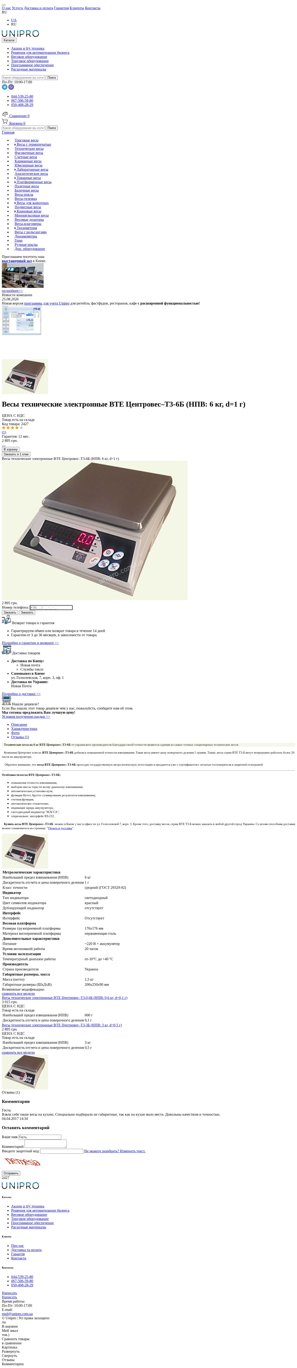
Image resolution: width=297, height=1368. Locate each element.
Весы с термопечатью (33, 144)
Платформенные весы (34, 182)
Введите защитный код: (21, 1151)
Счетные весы (26, 157)
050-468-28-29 (22, 105)
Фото (15, 733)
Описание (19, 724)
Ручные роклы (26, 245)
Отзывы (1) (20, 737)
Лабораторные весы (32, 169)
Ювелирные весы (28, 165)
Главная (8, 132)
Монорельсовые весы (32, 215)
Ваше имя (10, 1137)
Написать (9, 1293)
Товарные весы (28, 178)
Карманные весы (28, 161)
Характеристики (24, 729)
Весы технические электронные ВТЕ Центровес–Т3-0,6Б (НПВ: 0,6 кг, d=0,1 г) (64, 998)
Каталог (9, 40)
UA (14, 20)
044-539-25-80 (22, 96)
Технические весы (29, 149)
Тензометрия (26, 228)
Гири (19, 240)
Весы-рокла (24, 194)
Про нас (17, 1246)
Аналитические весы (31, 174)
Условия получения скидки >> (26, 717)
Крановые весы (28, 211)
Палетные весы (27, 186)
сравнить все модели (18, 993)
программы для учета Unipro (46, 303)
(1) (4, 432)
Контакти (18, 1258)
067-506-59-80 (22, 101)
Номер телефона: (16, 607)
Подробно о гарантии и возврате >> (30, 643)
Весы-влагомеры (28, 224)
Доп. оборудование (30, 249)
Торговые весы (27, 140)
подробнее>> (12, 291)
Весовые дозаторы (29, 220)
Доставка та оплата (26, 1250)
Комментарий (13, 1147)
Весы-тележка (26, 199)
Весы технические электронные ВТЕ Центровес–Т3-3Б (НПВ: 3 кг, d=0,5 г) (62, 1025)
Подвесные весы (28, 207)
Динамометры (26, 236)
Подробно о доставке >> (21, 694)
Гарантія (18, 1254)
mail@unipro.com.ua (17, 1314)
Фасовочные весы (29, 153)
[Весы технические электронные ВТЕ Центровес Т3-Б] (25, 393)
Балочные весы (27, 190)
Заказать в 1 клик (16, 454)
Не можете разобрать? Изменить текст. (114, 1151)
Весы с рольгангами (31, 232)
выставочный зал (17, 261)
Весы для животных (32, 203)
